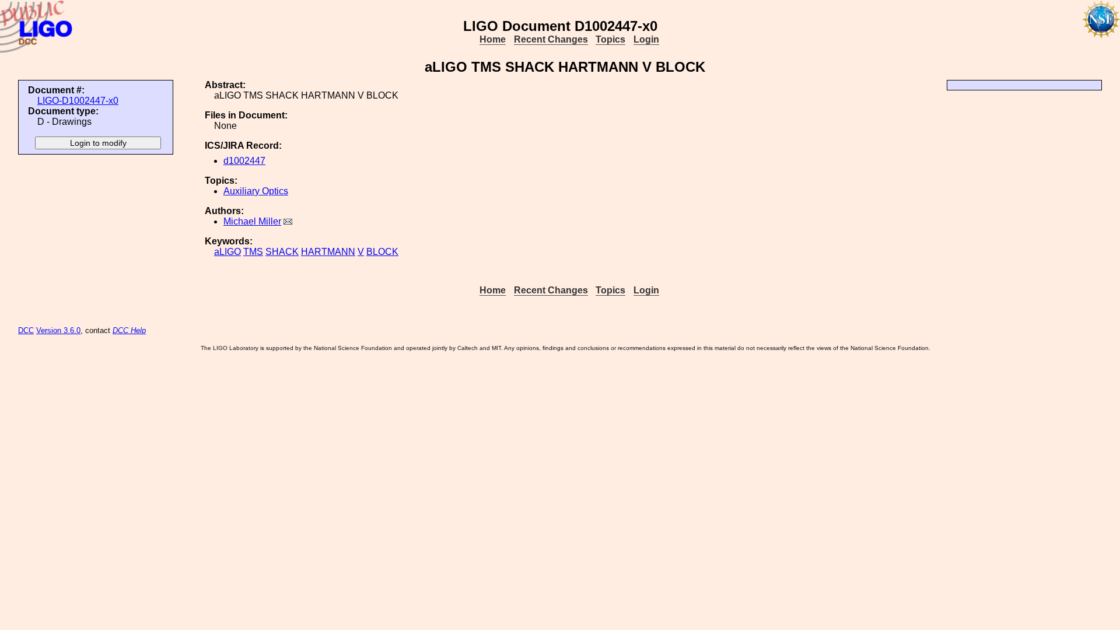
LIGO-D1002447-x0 (77, 101)
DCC (26, 330)
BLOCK (382, 252)
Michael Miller (252, 221)
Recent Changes (551, 39)
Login (646, 39)
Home (493, 39)
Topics (610, 39)
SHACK (282, 252)
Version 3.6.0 (58, 330)
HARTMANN (328, 252)
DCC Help (129, 330)
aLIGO (227, 252)
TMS (253, 252)
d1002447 (244, 161)
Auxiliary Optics (255, 191)
